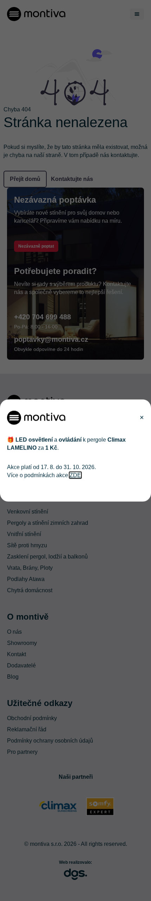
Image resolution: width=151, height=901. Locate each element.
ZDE (75, 475)
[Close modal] (141, 417)
